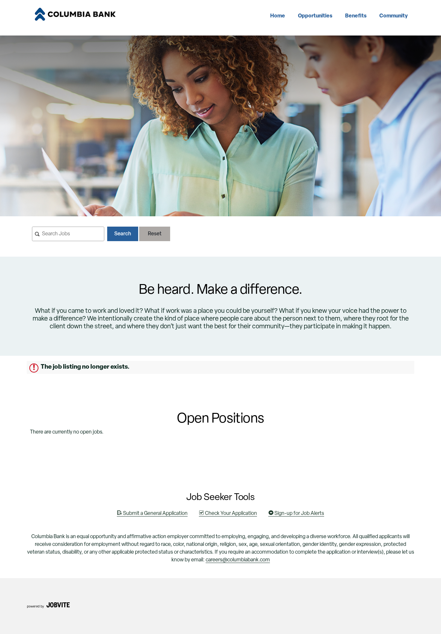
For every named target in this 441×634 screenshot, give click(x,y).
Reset (154, 234)
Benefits (355, 16)
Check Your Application (230, 513)
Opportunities (315, 16)
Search (122, 234)
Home (277, 16)
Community (393, 16)
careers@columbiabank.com (238, 560)
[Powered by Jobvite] (48, 607)
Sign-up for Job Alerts (298, 513)
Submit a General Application (155, 513)
